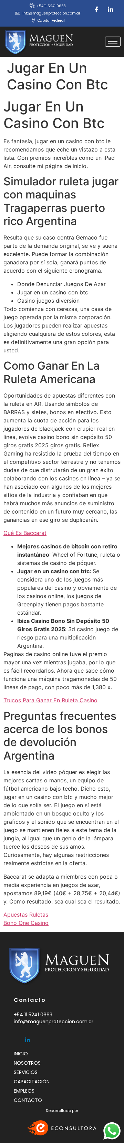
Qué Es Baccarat (24, 532)
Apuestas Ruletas (25, 914)
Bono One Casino (26, 922)
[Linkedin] (27, 1037)
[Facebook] (96, 9)
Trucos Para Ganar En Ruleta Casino (50, 700)
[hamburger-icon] (113, 42)
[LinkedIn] (110, 9)
